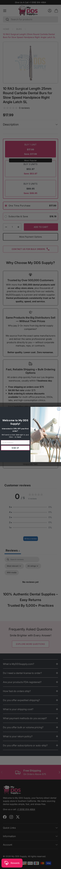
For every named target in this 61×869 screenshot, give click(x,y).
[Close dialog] (58, 409)
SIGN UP (15, 448)
